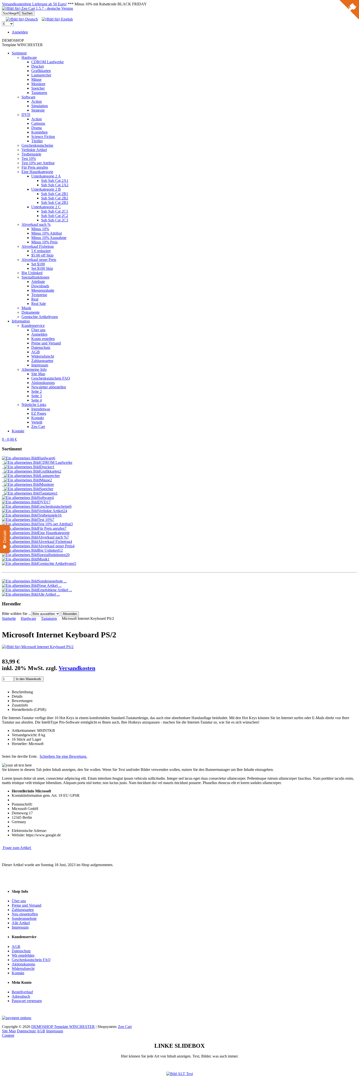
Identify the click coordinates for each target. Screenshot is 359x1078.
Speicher (38, 88)
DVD (25, 115)
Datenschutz (40, 347)
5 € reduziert (41, 251)
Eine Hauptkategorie (37, 172)
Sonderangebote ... (52, 581)
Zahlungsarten (42, 361)
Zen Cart (38, 427)
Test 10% (28, 158)
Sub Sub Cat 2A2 (54, 185)
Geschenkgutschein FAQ (50, 378)
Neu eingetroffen (25, 914)
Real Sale (38, 303)
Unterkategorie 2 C (46, 207)
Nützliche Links (33, 405)
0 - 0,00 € (9, 439)
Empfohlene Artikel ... (55, 590)
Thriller (37, 141)
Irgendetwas (40, 409)
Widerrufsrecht (42, 356)
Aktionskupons (43, 383)
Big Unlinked (31, 273)
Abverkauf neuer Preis (38, 260)
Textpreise (39, 295)
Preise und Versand (46, 343)
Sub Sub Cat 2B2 (54, 198)
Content (8, 1035)
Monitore (38, 84)
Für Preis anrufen (34, 167)
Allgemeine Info (34, 369)
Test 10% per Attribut (37, 163)
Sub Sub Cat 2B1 (54, 194)
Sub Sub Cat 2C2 (54, 216)
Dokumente (30, 312)
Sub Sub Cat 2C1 (54, 211)
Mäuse (36, 79)
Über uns (38, 330)
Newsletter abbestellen (48, 387)
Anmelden (20, 32)
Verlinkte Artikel (34, 150)
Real (34, 299)
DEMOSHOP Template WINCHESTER (63, 1027)
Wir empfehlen (23, 955)
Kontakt (37, 418)
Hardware (29, 57)
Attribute (38, 282)
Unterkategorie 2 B (46, 189)
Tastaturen (39, 93)
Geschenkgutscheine (37, 145)
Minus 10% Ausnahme (48, 238)
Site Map (38, 374)
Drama (36, 128)
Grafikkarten (41, 71)
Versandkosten (77, 668)
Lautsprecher (41, 75)
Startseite (9, 618)
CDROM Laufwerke (47, 62)
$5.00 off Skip (42, 255)
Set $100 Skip (42, 268)
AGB (35, 352)
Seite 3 (36, 396)
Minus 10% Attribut (46, 233)
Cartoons (38, 123)
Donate (5, 536)
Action (36, 101)
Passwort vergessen (27, 1001)
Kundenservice (33, 325)
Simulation (39, 106)
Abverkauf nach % (36, 224)
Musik (26, 308)
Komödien (39, 132)
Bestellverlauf (22, 992)
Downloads (40, 286)
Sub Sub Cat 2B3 (54, 202)
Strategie (38, 110)
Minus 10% (40, 229)
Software (28, 97)
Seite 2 (36, 391)
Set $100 (38, 264)
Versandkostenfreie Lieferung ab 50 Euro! (34, 4)
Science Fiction (43, 137)
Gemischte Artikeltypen (39, 317)
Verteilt (36, 422)
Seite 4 (36, 400)
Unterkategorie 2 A (46, 176)
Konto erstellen (43, 339)
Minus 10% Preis (44, 242)
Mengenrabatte (42, 290)
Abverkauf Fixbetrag (37, 246)
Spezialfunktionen (35, 277)
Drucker (37, 66)
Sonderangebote (24, 918)
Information (21, 321)
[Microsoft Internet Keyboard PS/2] (38, 647)
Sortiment (19, 53)
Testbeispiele (31, 154)
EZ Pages (38, 413)
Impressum (39, 365)
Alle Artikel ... (49, 594)
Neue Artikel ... (50, 585)
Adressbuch (21, 996)
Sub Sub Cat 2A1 (54, 180)
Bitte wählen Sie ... (16, 614)
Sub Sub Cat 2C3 (54, 220)
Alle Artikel (21, 923)
